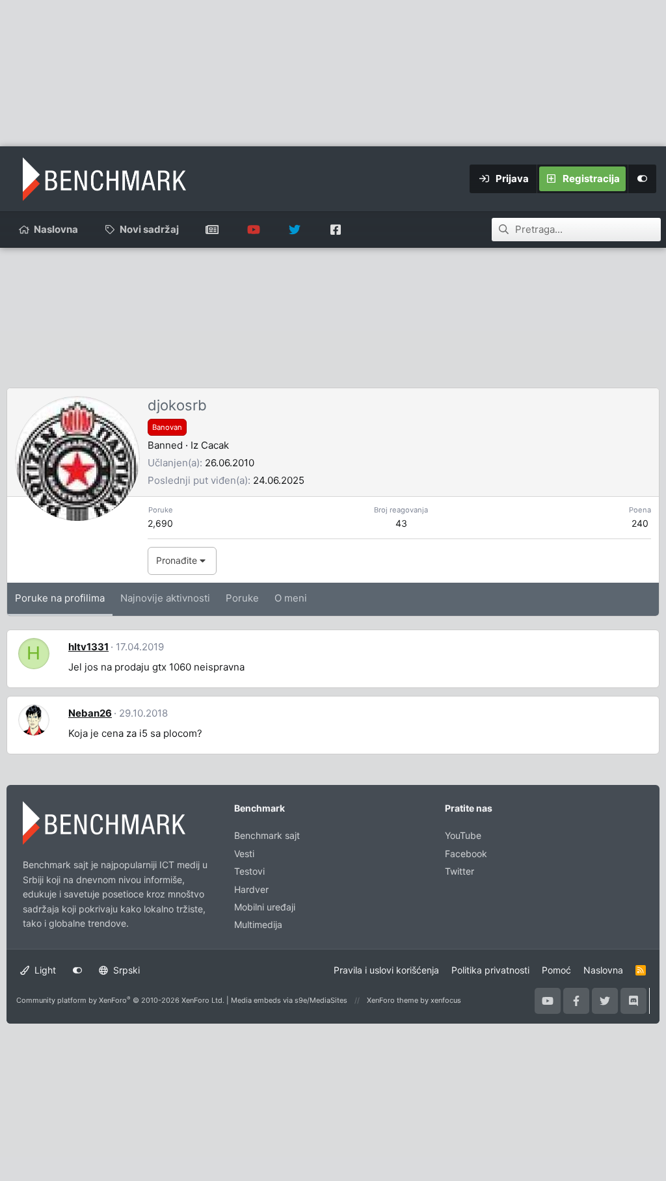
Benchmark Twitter (294, 230)
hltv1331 (88, 647)
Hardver (251, 889)
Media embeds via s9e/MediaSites (289, 1000)
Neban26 (90, 713)
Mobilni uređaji (264, 906)
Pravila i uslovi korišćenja (386, 969)
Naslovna (56, 229)
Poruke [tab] (242, 598)
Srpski (125, 969)
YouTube (463, 835)
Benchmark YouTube (253, 230)
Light (44, 969)
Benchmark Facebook (335, 230)
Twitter (459, 871)
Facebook (466, 853)
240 (640, 523)
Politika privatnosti (490, 969)
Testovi (249, 871)
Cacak (215, 445)
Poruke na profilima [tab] (60, 598)
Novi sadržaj (149, 229)
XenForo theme (392, 1000)
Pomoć (556, 969)
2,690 (160, 523)
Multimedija (258, 924)
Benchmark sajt (212, 230)
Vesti (244, 853)
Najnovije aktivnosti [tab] (165, 598)
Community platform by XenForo (120, 1000)
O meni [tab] (290, 598)
